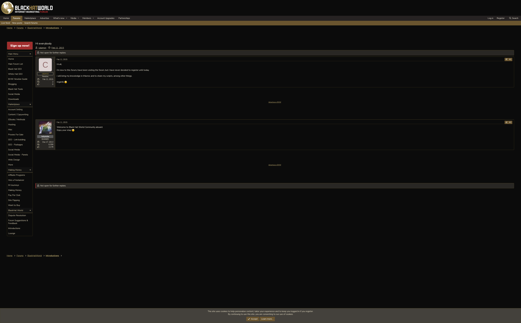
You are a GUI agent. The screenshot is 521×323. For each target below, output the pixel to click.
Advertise (44, 18)
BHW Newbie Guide (17, 79)
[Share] (506, 59)
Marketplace (30, 18)
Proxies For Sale (15, 134)
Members (86, 18)
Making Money (15, 190)
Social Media (14, 94)
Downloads (13, 99)
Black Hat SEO (15, 69)
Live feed (5, 23)
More (10, 164)
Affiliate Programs (16, 175)
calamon (42, 47)
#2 (510, 122)
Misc (10, 129)
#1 (510, 59)
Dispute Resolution (17, 215)
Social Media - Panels (18, 154)
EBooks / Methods (16, 119)
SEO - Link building (16, 139)
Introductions (14, 228)
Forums (16, 18)
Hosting (11, 124)
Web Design (14, 159)
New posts (17, 23)
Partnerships (124, 18)
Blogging (12, 84)
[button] (67, 18)
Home (6, 18)
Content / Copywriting (18, 114)
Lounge (11, 233)
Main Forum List (15, 64)
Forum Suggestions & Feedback (18, 222)
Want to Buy (14, 205)
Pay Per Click (14, 195)
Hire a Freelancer (16, 180)
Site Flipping (14, 200)
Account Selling (15, 109)
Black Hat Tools (15, 89)
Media (73, 18)
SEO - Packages (15, 144)
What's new (58, 18)
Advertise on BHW (275, 102)
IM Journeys (13, 185)
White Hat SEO (15, 74)
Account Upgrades (105, 18)
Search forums (31, 23)
